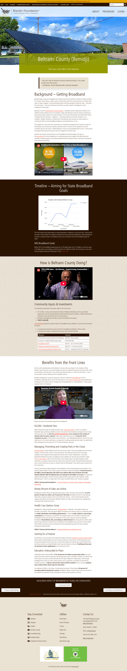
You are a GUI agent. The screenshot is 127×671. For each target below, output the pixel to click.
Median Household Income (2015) (49, 346)
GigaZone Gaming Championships (82, 538)
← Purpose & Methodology (11, 590)
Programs (108, 11)
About (96, 11)
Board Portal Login (65, 641)
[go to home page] (20, 11)
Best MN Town (76, 378)
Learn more (65, 251)
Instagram (33, 622)
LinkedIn (32, 626)
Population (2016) (44, 343)
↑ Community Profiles (63, 585)
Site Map (62, 634)
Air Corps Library (41, 459)
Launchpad (40, 136)
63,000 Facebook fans (61, 434)
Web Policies (63, 637)
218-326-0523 (91, 631)
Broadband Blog (34, 637)
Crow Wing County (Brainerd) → (114, 590)
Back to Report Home (36, 594)
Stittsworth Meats (69, 430)
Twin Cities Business (75, 380)
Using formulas (38, 323)
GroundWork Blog (35, 634)
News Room (63, 619)
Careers (62, 626)
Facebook (33, 619)
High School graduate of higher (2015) (50, 349)
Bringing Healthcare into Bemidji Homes (69, 529)
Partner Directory (64, 622)
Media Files (63, 630)
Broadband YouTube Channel (38, 641)
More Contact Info (88, 638)
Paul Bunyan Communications (54, 111)
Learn (121, 11)
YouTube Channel (35, 630)
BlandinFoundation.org (83, 1)
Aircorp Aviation (39, 450)
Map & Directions (88, 623)
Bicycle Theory (76, 666)
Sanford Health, (62, 509)
